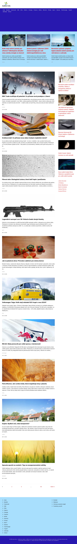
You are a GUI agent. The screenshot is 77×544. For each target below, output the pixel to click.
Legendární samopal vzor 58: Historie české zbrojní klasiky (23, 219)
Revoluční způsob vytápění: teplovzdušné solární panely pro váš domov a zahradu (62, 51)
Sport (53, 10)
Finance (35, 10)
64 (41, 486)
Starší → (53, 486)
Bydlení (8, 10)
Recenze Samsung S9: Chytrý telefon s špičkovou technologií (66, 134)
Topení (70, 10)
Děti (18, 10)
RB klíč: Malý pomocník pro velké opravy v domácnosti (21, 344)
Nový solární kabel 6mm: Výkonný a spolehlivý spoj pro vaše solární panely (66, 174)
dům (52, 62)
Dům (21, 10)
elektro (28, 62)
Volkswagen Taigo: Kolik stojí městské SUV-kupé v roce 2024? (24, 302)
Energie (30, 10)
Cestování (13, 10)
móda (3, 392)
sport (3, 230)
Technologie (64, 10)
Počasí (49, 10)
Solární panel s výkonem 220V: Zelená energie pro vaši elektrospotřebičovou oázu (38, 51)
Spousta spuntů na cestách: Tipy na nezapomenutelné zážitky (24, 465)
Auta (4, 10)
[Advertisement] (38, 21)
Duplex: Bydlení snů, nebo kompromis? (15, 423)
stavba (3, 62)
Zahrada (5, 11)
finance (3, 148)
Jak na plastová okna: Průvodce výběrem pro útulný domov (23, 261)
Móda (40, 10)
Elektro (25, 10)
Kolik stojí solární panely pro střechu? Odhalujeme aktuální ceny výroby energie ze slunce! (13, 51)
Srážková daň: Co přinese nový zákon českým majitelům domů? (24, 138)
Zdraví (9, 11)
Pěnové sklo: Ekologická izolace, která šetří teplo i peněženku (24, 179)
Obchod (45, 10)
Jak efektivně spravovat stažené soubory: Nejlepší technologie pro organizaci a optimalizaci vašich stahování (66, 111)
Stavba (58, 10)
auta (3, 313)
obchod (3, 107)
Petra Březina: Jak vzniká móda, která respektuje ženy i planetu (24, 384)
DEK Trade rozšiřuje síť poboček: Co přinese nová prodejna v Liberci (26, 96)
